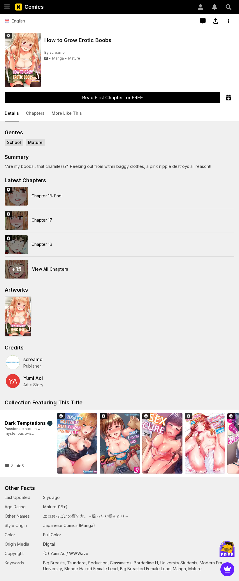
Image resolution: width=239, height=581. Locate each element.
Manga (58, 58)
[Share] (216, 21)
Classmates (120, 562)
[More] (228, 21)
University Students (178, 562)
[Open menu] (7, 7)
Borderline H (146, 562)
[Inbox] (214, 7)
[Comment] (203, 21)
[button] (12, 113)
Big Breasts (54, 562)
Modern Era (211, 562)
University (52, 568)
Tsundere (76, 562)
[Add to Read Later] (228, 97)
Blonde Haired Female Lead (91, 568)
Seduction (98, 562)
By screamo (54, 52)
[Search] (228, 7)
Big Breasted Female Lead (145, 568)
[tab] (12, 113)
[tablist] (119, 113)
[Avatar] (200, 7)
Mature (74, 58)
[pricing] (227, 569)
